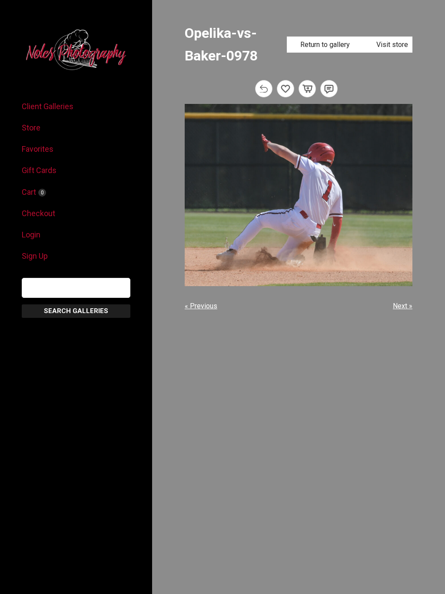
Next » (402, 306)
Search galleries (76, 311)
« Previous (201, 306)
